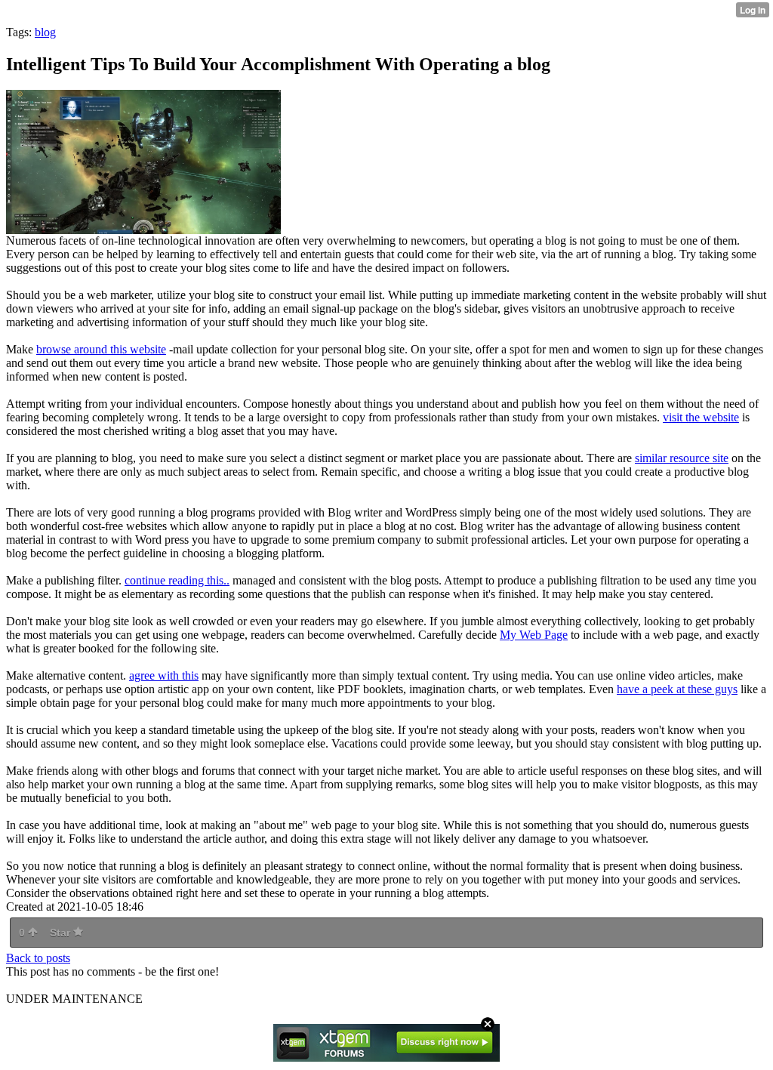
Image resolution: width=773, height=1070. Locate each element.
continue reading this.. (177, 580)
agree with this (164, 675)
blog (45, 32)
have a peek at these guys (677, 689)
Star (61, 933)
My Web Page (534, 634)
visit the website (701, 417)
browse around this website (101, 349)
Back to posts (38, 957)
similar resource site (681, 458)
